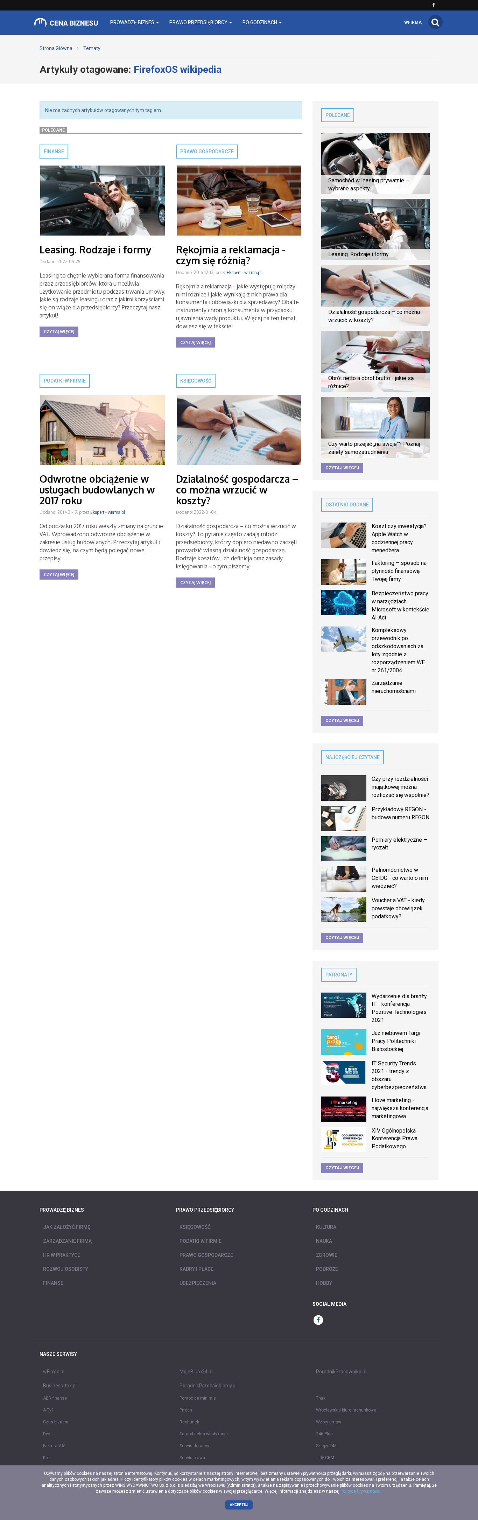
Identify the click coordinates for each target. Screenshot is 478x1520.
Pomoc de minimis (198, 1398)
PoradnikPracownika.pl (341, 1371)
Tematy (91, 48)
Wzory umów (328, 1422)
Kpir (46, 1457)
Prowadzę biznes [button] (132, 22)
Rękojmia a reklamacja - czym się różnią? (230, 255)
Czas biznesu (56, 1422)
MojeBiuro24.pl (196, 1371)
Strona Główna (56, 48)
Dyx (46, 1433)
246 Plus (324, 1433)
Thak (320, 1398)
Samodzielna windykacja (204, 1433)
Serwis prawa (192, 1457)
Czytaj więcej (59, 331)
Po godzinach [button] (260, 22)
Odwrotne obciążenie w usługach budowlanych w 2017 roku (97, 489)
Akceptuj (239, 1505)
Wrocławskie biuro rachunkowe (346, 1410)
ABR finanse (55, 1398)
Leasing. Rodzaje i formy (95, 249)
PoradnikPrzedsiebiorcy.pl (208, 1385)
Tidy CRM (325, 1457)
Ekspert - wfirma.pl (244, 272)
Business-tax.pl (60, 1385)
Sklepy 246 (326, 1445)
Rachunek (189, 1422)
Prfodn (186, 1410)
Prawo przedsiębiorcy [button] (199, 22)
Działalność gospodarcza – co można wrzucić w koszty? (237, 489)
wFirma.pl (53, 1371)
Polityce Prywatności (360, 1491)
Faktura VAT (54, 1445)
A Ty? (48, 1410)
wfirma (413, 22)
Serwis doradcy (194, 1445)
